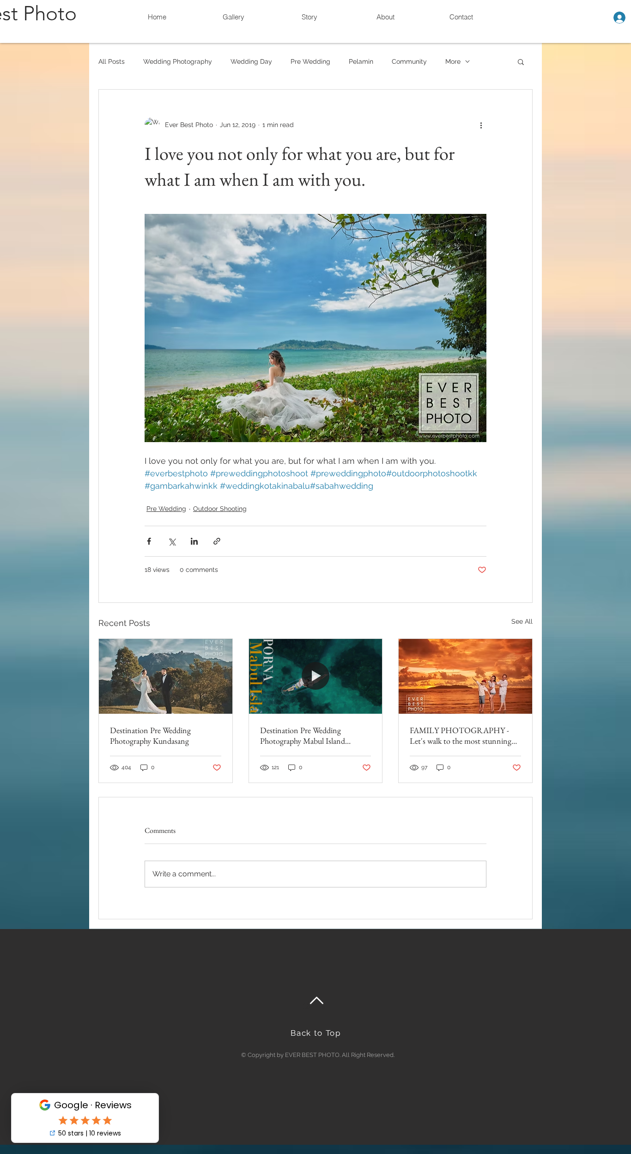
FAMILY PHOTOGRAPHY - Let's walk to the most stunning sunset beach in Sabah (460, 735)
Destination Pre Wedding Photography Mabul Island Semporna (302, 735)
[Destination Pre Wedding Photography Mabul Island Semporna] (315, 676)
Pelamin (361, 61)
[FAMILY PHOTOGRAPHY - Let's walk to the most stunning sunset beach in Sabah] (465, 676)
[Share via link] (216, 541)
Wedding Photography (177, 61)
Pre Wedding (310, 61)
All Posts (111, 61)
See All (522, 621)
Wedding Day (251, 61)
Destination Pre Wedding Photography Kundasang (150, 735)
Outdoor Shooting (220, 508)
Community (409, 61)
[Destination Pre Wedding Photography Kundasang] (165, 676)
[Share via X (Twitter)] (171, 541)
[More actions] (480, 124)
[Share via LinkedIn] (194, 541)
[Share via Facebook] (149, 541)
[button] (520, 61)
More (453, 61)
